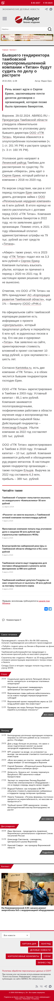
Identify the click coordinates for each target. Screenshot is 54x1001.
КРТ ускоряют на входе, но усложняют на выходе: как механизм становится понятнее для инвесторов (30, 754)
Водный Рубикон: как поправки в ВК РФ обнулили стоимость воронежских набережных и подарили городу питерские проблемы (29, 790)
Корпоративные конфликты (23, 956)
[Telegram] (50, 609)
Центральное (12, 325)
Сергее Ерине (11, 175)
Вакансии (29, 997)
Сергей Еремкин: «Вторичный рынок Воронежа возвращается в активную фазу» (29, 767)
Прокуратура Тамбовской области (24, 119)
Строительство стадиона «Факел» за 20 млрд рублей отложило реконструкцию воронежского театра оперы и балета (26, 659)
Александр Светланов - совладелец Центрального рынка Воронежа (24, 840)
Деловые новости (40, 950)
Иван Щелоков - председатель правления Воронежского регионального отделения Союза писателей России (30, 833)
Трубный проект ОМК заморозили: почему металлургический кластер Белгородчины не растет (28, 807)
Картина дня (29, 944)
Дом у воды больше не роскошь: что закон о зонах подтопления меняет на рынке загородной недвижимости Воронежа (28, 745)
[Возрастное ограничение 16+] (2, 3)
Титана (8, 243)
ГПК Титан (17, 256)
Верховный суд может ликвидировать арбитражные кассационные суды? (25, 688)
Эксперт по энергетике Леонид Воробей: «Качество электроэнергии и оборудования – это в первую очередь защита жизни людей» (28, 782)
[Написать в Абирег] (51, 9)
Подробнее (47, 852)
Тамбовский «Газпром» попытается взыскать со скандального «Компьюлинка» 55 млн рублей (26, 500)
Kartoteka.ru (23, 367)
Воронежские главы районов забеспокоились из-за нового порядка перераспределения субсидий (28, 695)
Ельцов (28, 470)
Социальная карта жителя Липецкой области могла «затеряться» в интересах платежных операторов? (28, 681)
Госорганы (35, 999)
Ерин (29, 192)
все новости (47, 819)
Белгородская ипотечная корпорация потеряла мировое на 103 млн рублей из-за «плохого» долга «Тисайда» (29, 737)
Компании (26, 999)
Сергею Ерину (30, 260)
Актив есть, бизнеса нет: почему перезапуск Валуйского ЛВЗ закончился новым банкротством (28, 774)
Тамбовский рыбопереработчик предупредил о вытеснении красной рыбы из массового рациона (24, 653)
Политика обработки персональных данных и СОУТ (26, 971)
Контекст (5, 866)
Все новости (9, 935)
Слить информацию (42, 997)
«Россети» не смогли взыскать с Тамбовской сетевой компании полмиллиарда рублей (26, 516)
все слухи (48, 714)
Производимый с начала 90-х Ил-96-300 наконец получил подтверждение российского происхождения (26, 641)
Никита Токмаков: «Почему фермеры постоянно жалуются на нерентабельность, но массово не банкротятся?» (30, 799)
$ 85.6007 (35, 3)
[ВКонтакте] (46, 609)
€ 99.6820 (48, 3)
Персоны (18, 999)
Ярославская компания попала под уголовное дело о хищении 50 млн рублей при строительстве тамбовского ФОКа (27, 532)
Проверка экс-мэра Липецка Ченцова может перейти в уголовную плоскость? (28, 708)
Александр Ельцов (14, 427)
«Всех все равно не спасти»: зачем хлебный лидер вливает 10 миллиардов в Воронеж (28, 761)
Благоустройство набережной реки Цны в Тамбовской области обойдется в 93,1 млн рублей (24, 549)
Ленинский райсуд (14, 162)
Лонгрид (5, 730)
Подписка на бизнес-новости (14, 997)
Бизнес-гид (44, 962)
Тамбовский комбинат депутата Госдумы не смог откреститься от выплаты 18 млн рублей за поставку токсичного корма (26, 583)
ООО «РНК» (31, 303)
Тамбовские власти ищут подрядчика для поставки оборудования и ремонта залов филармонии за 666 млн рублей (24, 566)
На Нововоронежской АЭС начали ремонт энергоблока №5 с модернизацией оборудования (27, 909)
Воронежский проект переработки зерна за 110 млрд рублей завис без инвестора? (29, 702)
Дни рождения (8, 826)
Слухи (4, 674)
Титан (7, 342)
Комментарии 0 (13, 620)
